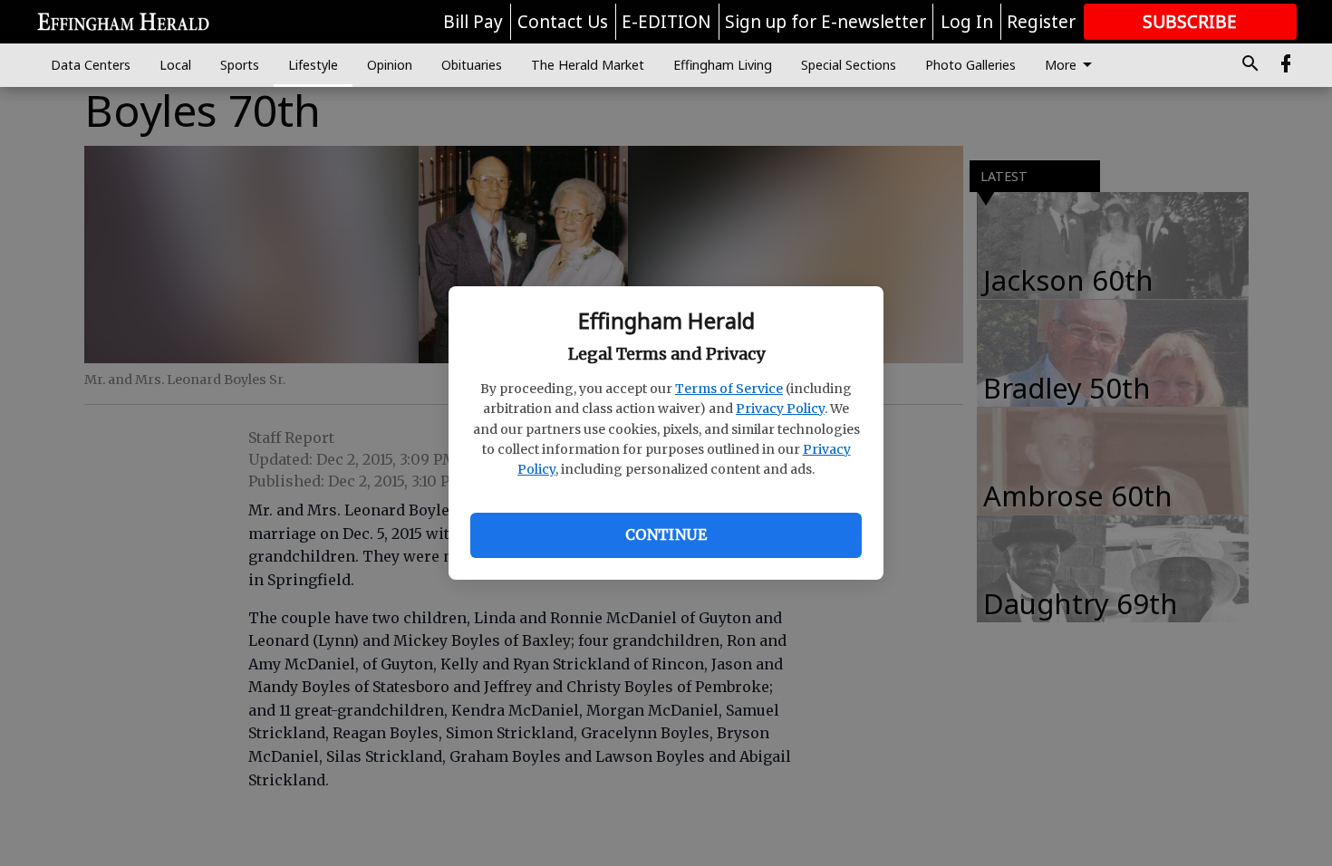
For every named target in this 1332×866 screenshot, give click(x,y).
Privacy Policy (780, 408)
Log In (967, 22)
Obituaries (471, 64)
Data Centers (90, 64)
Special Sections (848, 64)
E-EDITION (666, 22)
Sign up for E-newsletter (825, 22)
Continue (666, 534)
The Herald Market (587, 64)
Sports (239, 64)
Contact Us (562, 22)
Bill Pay (473, 22)
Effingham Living (722, 64)
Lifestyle (313, 64)
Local (175, 64)
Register (1041, 22)
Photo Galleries (970, 64)
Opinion (389, 64)
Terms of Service (729, 388)
